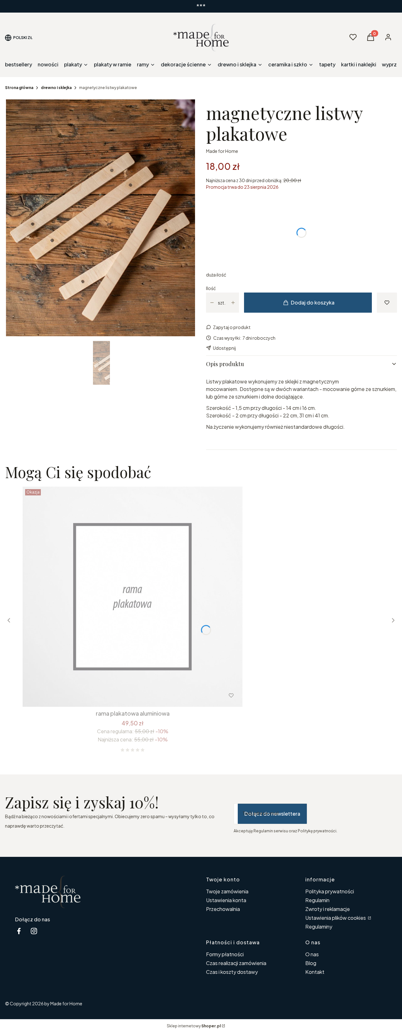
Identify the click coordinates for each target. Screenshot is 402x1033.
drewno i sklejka (56, 87)
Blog (310, 963)
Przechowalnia (223, 909)
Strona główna (19, 87)
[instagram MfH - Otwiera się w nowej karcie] (34, 931)
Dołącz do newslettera (272, 813)
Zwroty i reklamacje (327, 909)
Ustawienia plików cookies (336, 917)
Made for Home (222, 151)
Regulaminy (318, 926)
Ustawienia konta (226, 900)
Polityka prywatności (329, 891)
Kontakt (314, 972)
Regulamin (317, 900)
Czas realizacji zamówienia (236, 963)
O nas (312, 954)
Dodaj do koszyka (312, 302)
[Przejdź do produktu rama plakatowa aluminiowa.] (132, 597)
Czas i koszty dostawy (232, 972)
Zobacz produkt (124, 695)
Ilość (211, 288)
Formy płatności (225, 954)
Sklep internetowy (194, 1026)
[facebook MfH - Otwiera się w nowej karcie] (19, 931)
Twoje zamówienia (227, 891)
